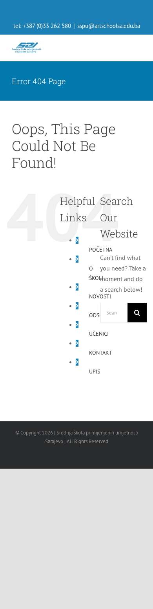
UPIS (94, 371)
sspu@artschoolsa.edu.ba (108, 25)
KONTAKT (100, 352)
